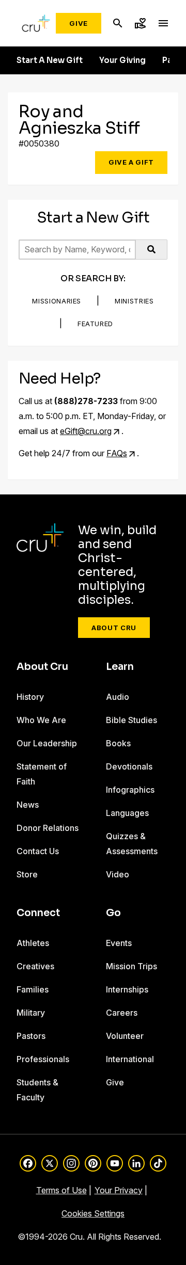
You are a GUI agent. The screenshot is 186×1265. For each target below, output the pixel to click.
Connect (38, 913)
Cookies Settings (93, 1213)
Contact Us (38, 851)
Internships (127, 989)
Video (117, 874)
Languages (127, 813)
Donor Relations (48, 828)
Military (31, 1012)
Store (27, 874)
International (130, 1059)
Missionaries (56, 301)
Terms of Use (61, 1190)
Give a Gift (131, 162)
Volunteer (125, 1036)
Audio (117, 697)
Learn (120, 667)
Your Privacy (119, 1190)
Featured (95, 323)
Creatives (35, 966)
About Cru (113, 627)
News (28, 804)
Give (78, 23)
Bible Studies (131, 720)
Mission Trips (131, 966)
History (30, 697)
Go (113, 913)
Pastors (31, 1036)
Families (33, 989)
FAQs (116, 453)
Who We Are (41, 720)
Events (119, 943)
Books (118, 743)
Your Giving (122, 60)
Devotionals (129, 766)
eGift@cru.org (86, 431)
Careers (121, 1012)
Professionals (43, 1059)
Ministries (134, 301)
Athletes (33, 943)
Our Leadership (47, 743)
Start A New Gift (50, 60)
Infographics (130, 789)
